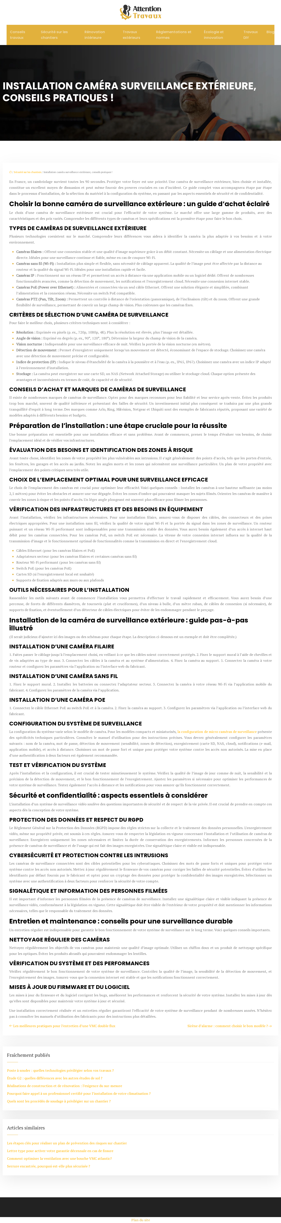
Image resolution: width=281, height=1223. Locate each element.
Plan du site (140, 1220)
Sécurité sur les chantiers (54, 34)
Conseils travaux (17, 34)
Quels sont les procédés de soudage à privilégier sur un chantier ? (59, 1101)
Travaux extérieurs (131, 34)
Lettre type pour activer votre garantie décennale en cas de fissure (60, 1150)
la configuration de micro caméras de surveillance (217, 731)
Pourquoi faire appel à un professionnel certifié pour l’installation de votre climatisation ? (79, 1093)
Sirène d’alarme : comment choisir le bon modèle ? (227, 1025)
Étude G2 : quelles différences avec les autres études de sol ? (54, 1078)
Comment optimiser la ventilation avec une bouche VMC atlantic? (59, 1158)
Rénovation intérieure (95, 34)
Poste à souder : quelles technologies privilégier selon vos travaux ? (60, 1070)
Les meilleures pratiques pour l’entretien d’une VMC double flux (64, 1025)
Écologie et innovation (214, 34)
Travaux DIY (250, 34)
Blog (270, 31)
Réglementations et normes (173, 34)
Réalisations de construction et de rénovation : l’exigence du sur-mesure (64, 1085)
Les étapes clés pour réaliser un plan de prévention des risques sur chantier (67, 1143)
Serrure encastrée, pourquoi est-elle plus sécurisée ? (48, 1166)
